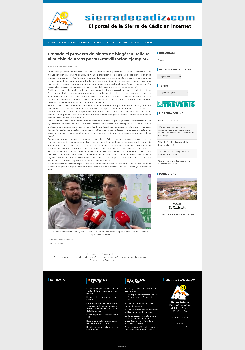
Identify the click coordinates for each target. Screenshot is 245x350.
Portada (51, 43)
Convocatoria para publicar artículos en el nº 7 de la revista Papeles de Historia (103, 291)
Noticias (62, 43)
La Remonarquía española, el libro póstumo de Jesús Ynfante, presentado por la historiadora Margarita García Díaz (140, 320)
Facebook (110, 43)
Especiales (96, 43)
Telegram (122, 43)
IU (62, 243)
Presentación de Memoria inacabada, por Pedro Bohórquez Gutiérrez (142, 328)
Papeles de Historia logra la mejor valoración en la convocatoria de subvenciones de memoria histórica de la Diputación (102, 307)
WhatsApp (135, 43)
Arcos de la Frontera (66, 239)
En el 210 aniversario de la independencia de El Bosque (75, 257)
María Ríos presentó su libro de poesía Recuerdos (139, 304)
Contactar (148, 43)
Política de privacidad (180, 326)
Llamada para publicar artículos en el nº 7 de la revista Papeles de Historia (141, 297)
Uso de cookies (180, 329)
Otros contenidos (79, 43)
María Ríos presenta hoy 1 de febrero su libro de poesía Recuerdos (141, 311)
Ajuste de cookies (180, 333)
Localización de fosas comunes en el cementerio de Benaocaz (124, 257)
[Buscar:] (177, 60)
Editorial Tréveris (136, 281)
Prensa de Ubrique (97, 281)
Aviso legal (180, 323)
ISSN (174, 311)
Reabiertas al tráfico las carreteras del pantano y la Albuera (101, 322)
